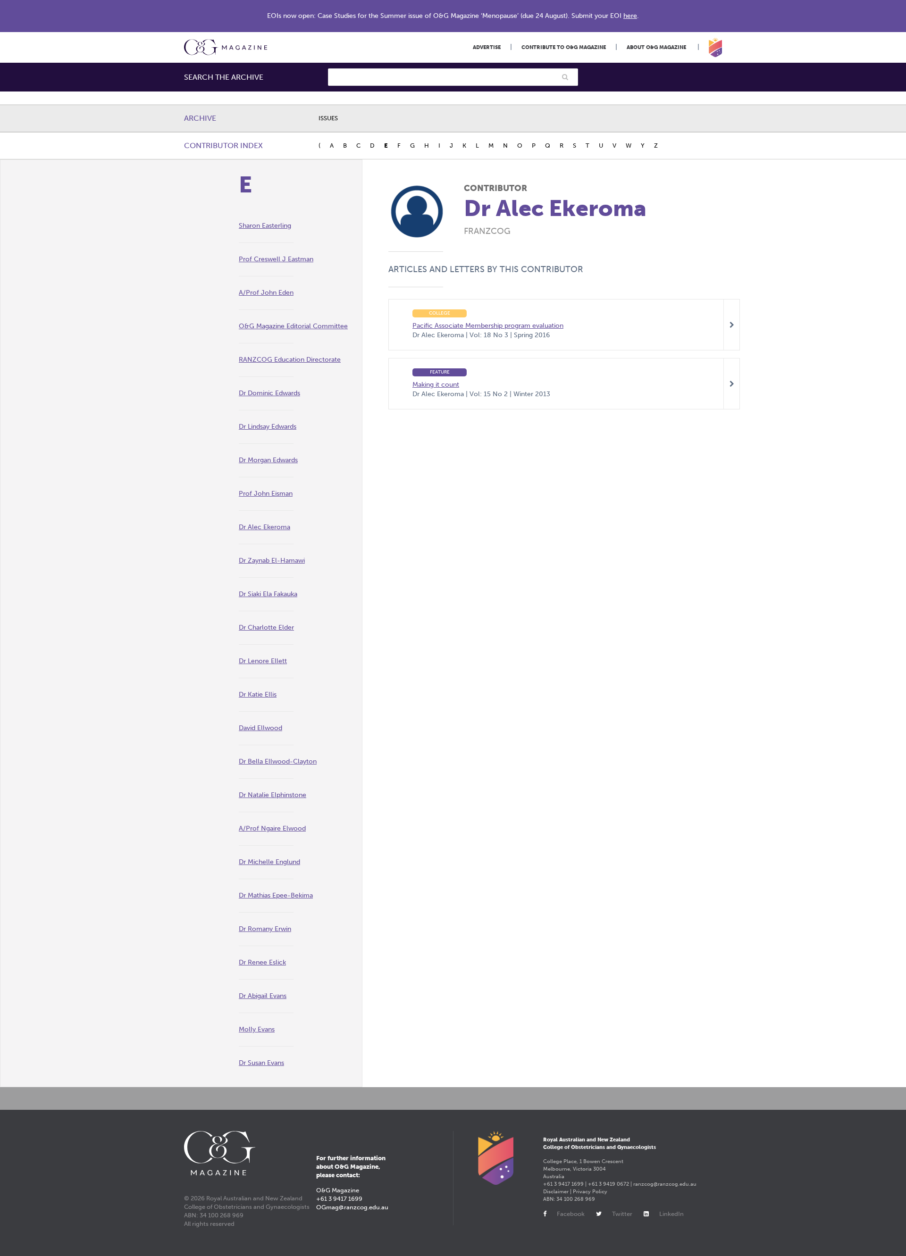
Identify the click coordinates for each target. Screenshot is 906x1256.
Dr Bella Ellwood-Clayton (278, 761)
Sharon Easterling (265, 226)
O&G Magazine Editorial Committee (293, 326)
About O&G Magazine (656, 47)
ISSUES (328, 118)
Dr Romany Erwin (265, 929)
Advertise (487, 47)
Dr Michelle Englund (269, 862)
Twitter (622, 1213)
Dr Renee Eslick (262, 962)
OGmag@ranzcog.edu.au (352, 1207)
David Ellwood (260, 728)
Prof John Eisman (266, 494)
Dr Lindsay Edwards (267, 427)
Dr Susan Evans (261, 1063)
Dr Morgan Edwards (268, 460)
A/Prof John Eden (266, 293)
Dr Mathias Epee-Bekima (276, 895)
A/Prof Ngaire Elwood (272, 828)
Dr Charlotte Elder (266, 628)
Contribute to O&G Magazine (563, 47)
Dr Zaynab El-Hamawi (272, 561)
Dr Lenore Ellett (263, 661)
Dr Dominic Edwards (269, 393)
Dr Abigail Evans (262, 996)
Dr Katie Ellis (258, 694)
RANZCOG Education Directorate (290, 360)
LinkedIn (671, 1213)
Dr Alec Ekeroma (264, 527)
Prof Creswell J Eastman (276, 259)
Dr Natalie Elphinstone (272, 795)
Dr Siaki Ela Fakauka (268, 594)
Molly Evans (257, 1029)
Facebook (571, 1213)
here (630, 16)
